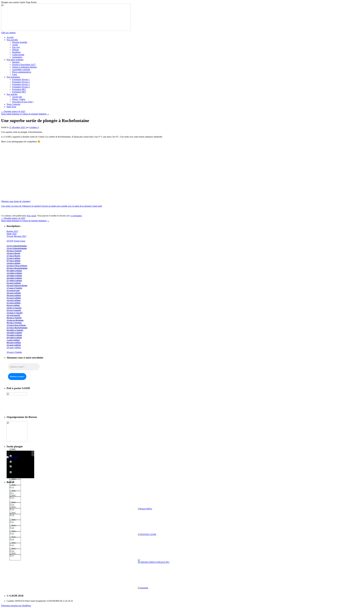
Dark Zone (11, 107)
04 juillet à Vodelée (15, 330)
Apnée (15, 45)
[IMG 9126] (15, 508)
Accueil (10, 37)
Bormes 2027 (12, 231)
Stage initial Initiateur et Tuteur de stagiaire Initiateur (25, 114)
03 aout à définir (14, 283)
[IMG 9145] (15, 544)
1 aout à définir (13, 340)
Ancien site (17, 97)
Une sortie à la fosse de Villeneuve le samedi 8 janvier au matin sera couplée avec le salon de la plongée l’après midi (51, 206)
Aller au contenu (8, 32)
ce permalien (76, 216)
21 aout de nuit (13, 290)
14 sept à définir (14, 300)
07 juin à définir (13, 261)
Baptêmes (16, 52)
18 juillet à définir (14, 332)
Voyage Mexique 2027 (16, 236)
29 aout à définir (14, 347)
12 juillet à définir (14, 273)
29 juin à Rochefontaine (17, 268)
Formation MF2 (19, 92)
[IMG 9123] (15, 496)
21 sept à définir (14, 303)
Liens (14, 74)
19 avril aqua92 (13, 315)
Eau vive (16, 47)
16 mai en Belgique (15, 320)
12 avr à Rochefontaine (17, 246)
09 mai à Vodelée (14, 318)
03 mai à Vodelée (14, 251)
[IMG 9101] (15, 480)
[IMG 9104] (15, 457)
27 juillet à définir (14, 280)
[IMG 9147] (15, 554)
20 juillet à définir (14, 278)
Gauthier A (34, 127)
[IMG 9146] (15, 538)
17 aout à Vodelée (14, 288)
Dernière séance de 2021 (13, 111)
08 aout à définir (14, 342)
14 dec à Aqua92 (14, 308)
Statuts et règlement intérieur (24, 67)
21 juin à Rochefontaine (17, 328)
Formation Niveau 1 (21, 79)
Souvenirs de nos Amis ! (22, 102)
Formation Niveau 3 (21, 84)
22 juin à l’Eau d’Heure (17, 266)
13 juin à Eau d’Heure (16, 325)
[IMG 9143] (15, 532)
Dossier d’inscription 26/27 (24, 64)
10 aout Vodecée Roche (17, 285)
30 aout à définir (14, 295)
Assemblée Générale (21, 69)
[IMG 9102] (15, 463)
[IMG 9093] (15, 467)
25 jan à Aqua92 (14, 310)
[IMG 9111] (15, 492)
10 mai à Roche (13, 253)
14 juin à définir (13, 263)
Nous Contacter (13, 104)
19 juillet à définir (14, 275)
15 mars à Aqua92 (14, 313)
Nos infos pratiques (15, 59)
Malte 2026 (12, 234)
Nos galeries (12, 94)
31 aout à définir (14, 298)
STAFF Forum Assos (16, 241)
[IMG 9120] (15, 503)
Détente (15, 49)
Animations (17, 57)
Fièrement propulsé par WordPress (16, 605)
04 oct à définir (13, 305)
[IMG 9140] (15, 526)
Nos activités (12, 40)
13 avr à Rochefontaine (17, 248)
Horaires (16, 62)
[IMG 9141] (15, 521)
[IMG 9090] (15, 450)
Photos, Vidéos (18, 99)
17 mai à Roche (13, 256)
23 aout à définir (14, 293)
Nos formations (13, 77)
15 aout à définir (14, 345)
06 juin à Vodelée (14, 323)
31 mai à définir (13, 258)
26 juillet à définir (14, 337)
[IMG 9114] (15, 486)
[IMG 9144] (15, 550)
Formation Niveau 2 (21, 82)
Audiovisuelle (18, 54)
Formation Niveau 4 (21, 87)
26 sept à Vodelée (14, 352)
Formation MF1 (19, 89)
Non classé (31, 216)
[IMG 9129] (15, 514)
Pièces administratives (21, 72)
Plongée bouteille (19, 42)
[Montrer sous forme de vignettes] (15, 201)
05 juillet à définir (14, 270)
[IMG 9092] (15, 473)
